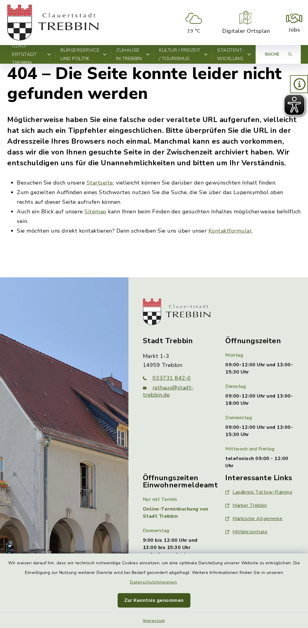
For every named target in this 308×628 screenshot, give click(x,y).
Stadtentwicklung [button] (230, 54)
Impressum (154, 620)
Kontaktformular (230, 230)
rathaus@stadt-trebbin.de (168, 391)
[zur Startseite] (53, 22)
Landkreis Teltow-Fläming (262, 492)
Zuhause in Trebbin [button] (129, 54)
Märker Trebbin (250, 505)
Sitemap (95, 211)
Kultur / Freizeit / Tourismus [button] (180, 54)
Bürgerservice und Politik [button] (80, 54)
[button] (299, 84)
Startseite (100, 182)
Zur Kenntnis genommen (154, 600)
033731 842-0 (171, 378)
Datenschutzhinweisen (153, 582)
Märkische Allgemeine (257, 518)
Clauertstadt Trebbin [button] (24, 54)
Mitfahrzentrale (250, 532)
